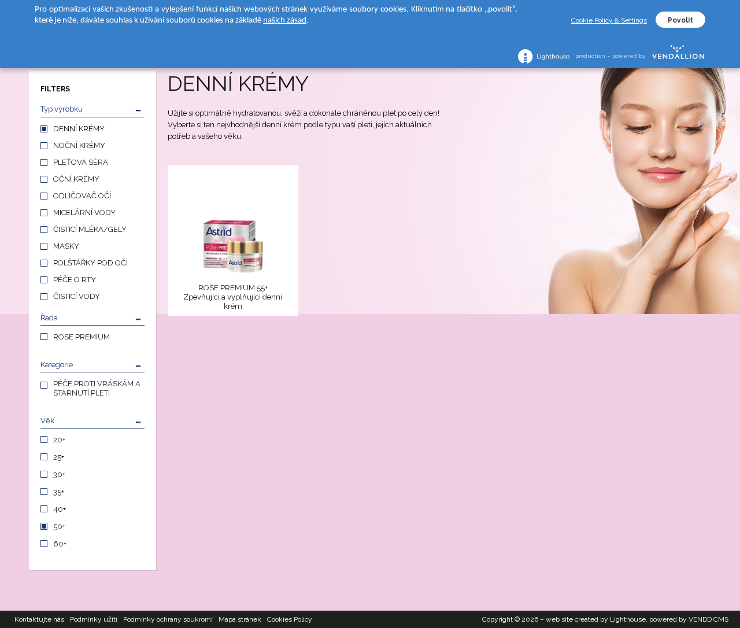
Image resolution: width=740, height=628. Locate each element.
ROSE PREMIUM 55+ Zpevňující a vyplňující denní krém (232, 297)
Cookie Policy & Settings (609, 20)
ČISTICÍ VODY (76, 296)
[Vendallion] (678, 56)
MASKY (66, 246)
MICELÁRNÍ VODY (84, 212)
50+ (59, 526)
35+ (58, 491)
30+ (59, 474)
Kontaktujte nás (39, 619)
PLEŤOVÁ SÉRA (80, 162)
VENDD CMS (708, 619)
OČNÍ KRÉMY (76, 179)
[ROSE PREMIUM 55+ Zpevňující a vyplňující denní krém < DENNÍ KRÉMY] (233, 226)
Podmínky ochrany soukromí (168, 619)
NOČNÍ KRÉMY (79, 145)
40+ (59, 509)
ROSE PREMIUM (81, 337)
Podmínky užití (93, 619)
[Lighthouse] (543, 56)
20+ (59, 439)
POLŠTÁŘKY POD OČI (90, 262)
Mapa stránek (240, 619)
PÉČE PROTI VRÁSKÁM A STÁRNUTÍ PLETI (96, 388)
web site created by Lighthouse (596, 619)
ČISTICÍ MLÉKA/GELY (90, 229)
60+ (59, 544)
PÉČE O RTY (74, 279)
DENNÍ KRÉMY (79, 128)
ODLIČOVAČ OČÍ (82, 195)
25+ (58, 457)
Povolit (680, 20)
